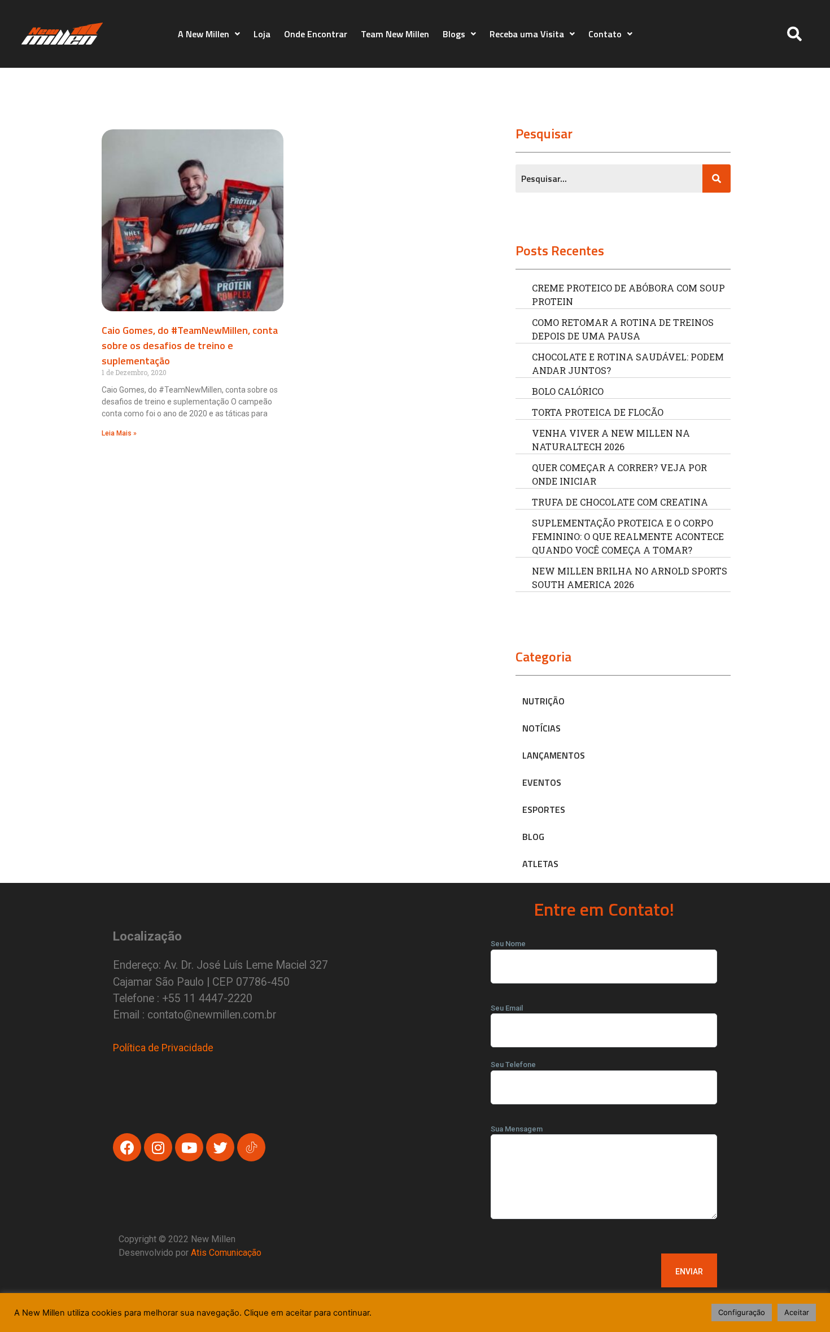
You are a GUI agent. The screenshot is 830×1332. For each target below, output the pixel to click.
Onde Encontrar (315, 34)
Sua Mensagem (517, 1129)
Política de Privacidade (163, 1048)
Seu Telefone (513, 1064)
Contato (605, 34)
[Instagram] (158, 1147)
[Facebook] (127, 1147)
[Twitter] (220, 1147)
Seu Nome (508, 943)
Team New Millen (395, 34)
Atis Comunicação (226, 1252)
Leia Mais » (119, 433)
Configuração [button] (741, 1312)
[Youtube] (189, 1147)
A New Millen (203, 34)
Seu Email (507, 1008)
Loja (262, 34)
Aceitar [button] (796, 1312)
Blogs (454, 34)
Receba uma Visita (527, 34)
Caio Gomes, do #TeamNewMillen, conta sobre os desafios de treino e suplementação (190, 345)
